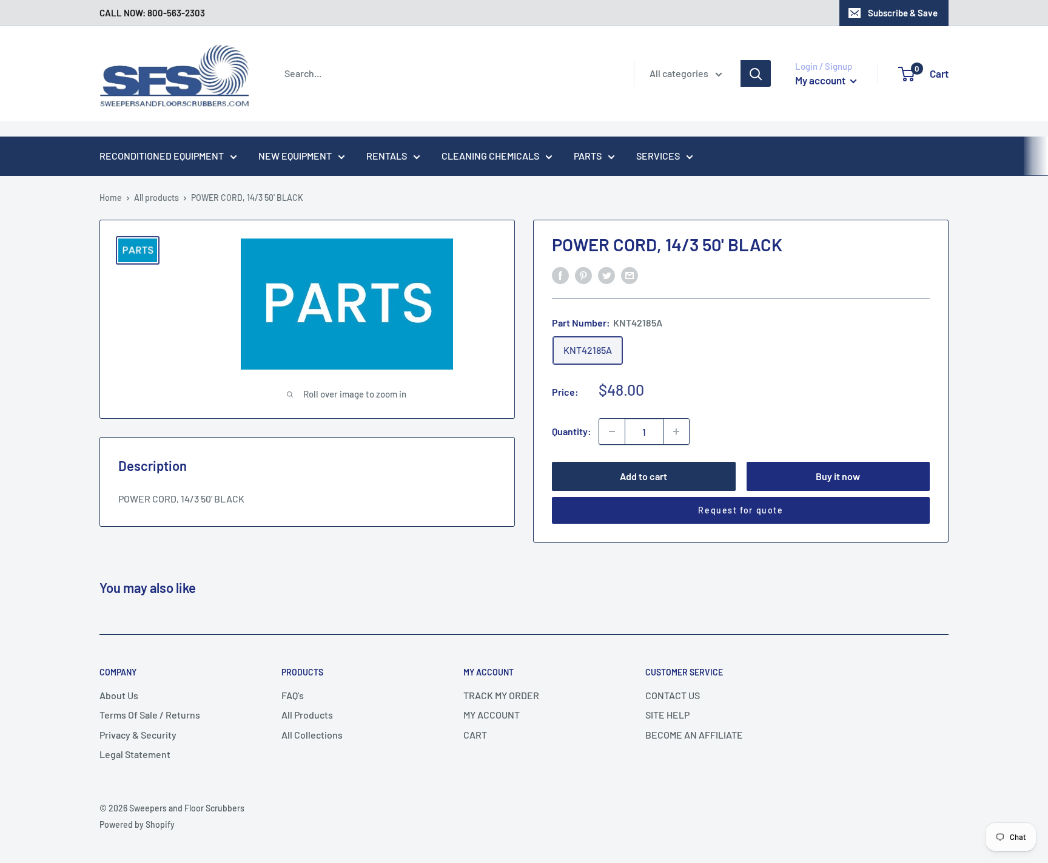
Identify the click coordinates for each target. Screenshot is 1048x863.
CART (475, 734)
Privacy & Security (137, 734)
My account (821, 80)
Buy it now (838, 476)
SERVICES (658, 155)
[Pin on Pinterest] (583, 274)
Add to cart (643, 476)
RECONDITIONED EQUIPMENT (161, 155)
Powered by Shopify (137, 824)
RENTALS (386, 155)
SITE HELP (667, 714)
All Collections (312, 734)
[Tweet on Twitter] (606, 274)
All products (156, 197)
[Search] (756, 73)
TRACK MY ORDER (501, 695)
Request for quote (740, 510)
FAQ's (292, 695)
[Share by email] (629, 274)
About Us (118, 695)
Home (110, 197)
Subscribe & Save (903, 12)
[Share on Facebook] (560, 274)
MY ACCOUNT (491, 714)
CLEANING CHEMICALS (490, 155)
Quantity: (571, 431)
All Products (307, 714)
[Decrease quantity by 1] (612, 431)
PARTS (588, 155)
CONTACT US (672, 695)
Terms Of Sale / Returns (149, 714)
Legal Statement (134, 754)
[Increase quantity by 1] (676, 431)
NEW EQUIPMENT (295, 155)
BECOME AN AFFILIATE (694, 734)
